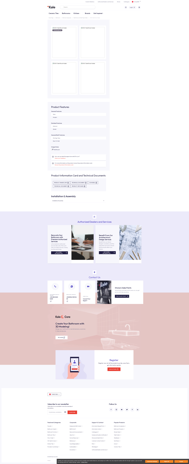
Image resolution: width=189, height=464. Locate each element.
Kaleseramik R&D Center (75, 426)
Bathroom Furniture (52, 432)
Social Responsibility (74, 444)
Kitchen (76, 13)
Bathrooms (66, 13)
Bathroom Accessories (66, 17)
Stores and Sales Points (97, 438)
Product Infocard (77, 186)
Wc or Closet (50, 438)
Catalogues (126, 1)
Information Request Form (98, 426)
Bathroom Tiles (51, 435)
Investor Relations (90, 1)
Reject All (166, 461)
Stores (118, 1)
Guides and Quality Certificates (99, 435)
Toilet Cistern (117, 435)
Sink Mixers (116, 441)
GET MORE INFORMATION (59, 253)
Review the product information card (64, 165)
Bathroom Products (118, 429)
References (72, 441)
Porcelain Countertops (53, 446)
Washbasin (116, 438)
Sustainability (73, 446)
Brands (87, 13)
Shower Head (117, 432)
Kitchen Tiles (50, 444)
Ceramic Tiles (54, 13)
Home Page (51, 17)
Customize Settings (152, 461)
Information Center (96, 429)
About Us (72, 435)
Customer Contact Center (98, 441)
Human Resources (74, 438)
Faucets (49, 426)
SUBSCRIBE (72, 412)
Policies (49, 460)
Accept (181, 461)
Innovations (72, 449)
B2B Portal (72, 429)
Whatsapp (94, 446)
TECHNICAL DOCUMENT (78, 182)
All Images (58, 30)
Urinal (115, 444)
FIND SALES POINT (121, 296)
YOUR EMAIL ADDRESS (55, 412)
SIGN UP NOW (113, 369)
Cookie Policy (84, 462)
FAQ (93, 444)
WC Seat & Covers (52, 441)
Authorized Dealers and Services (105, 1)
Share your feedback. (60, 158)
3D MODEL (92, 182)
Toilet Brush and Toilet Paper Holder (80, 17)
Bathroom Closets (52, 429)
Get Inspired (97, 13)
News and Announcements (76, 432)
